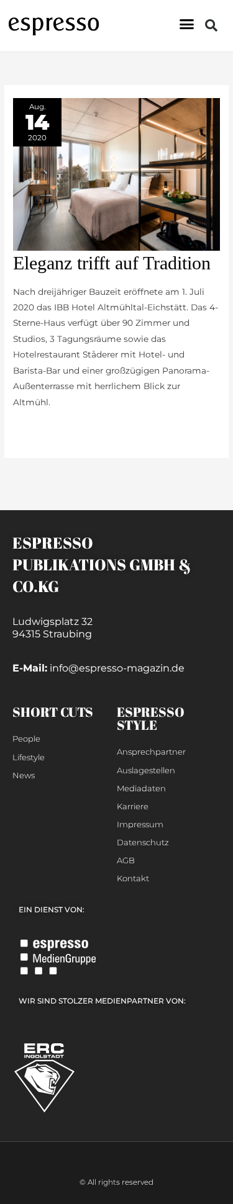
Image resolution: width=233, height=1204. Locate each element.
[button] (187, 24)
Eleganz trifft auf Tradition (112, 263)
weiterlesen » (41, 429)
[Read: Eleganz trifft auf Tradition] (116, 173)
